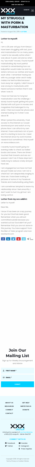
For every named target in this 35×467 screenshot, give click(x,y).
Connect (9, 410)
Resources (9, 406)
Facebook (11, 443)
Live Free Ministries (26, 432)
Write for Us (25, 406)
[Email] (24, 238)
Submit (17, 384)
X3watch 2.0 (25, 1)
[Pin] (19, 238)
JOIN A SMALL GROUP (12, 1)
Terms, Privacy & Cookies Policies (17, 461)
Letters (24, 32)
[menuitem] (12, 1)
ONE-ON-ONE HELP (17, 4)
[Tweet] (13, 238)
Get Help (25, 403)
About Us (9, 403)
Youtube (24, 443)
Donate (26, 10)
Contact (9, 413)
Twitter (10, 446)
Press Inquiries (26, 449)
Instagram (25, 446)
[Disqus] (17, 267)
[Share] (3, 238)
